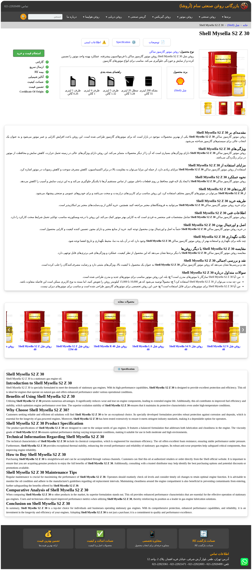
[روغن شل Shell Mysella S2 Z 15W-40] (73, 343)
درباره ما (72, 16)
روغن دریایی (115, 16)
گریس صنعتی (138, 16)
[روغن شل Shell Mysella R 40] (110, 343)
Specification (126, 42)
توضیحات (157, 42)
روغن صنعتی (208, 16)
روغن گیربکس (162, 16)
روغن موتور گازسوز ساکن (164, 51)
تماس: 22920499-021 (16, 6)
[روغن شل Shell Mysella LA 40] (148, 343)
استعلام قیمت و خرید (29, 53)
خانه (245, 25)
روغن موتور (186, 16)
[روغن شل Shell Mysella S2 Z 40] (35, 343)
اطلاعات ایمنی (95, 42)
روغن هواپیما (92, 16)
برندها (227, 16)
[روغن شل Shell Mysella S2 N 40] (223, 343)
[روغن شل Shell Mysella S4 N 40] (186, 343)
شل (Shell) (233, 25)
